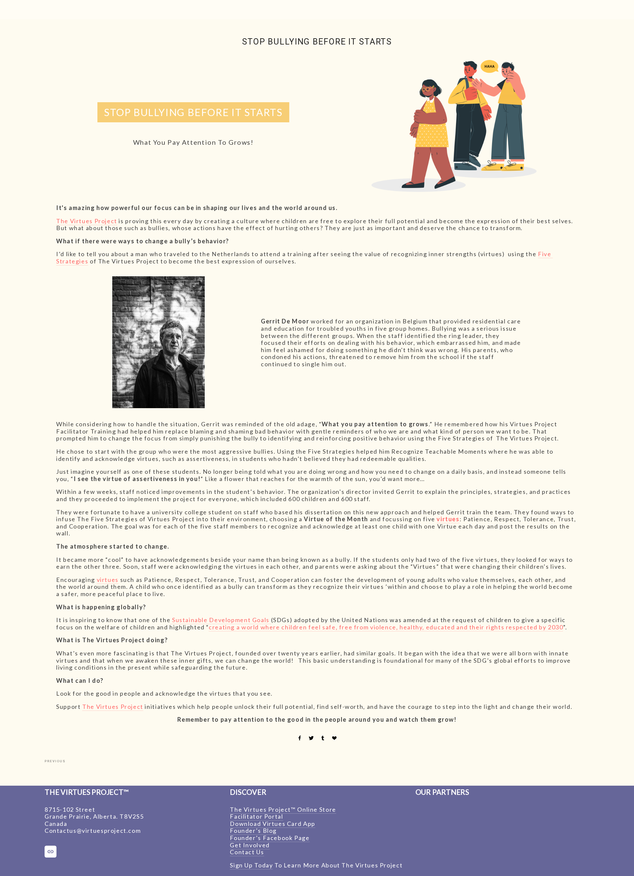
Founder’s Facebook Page (269, 837)
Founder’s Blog (253, 830)
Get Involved (249, 845)
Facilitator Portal (256, 816)
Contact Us (247, 852)
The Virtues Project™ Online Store (283, 809)
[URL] (50, 852)
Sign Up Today (251, 865)
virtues (108, 579)
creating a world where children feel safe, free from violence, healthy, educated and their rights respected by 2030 (386, 627)
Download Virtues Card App (272, 823)
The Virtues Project (86, 221)
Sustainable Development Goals (220, 619)
